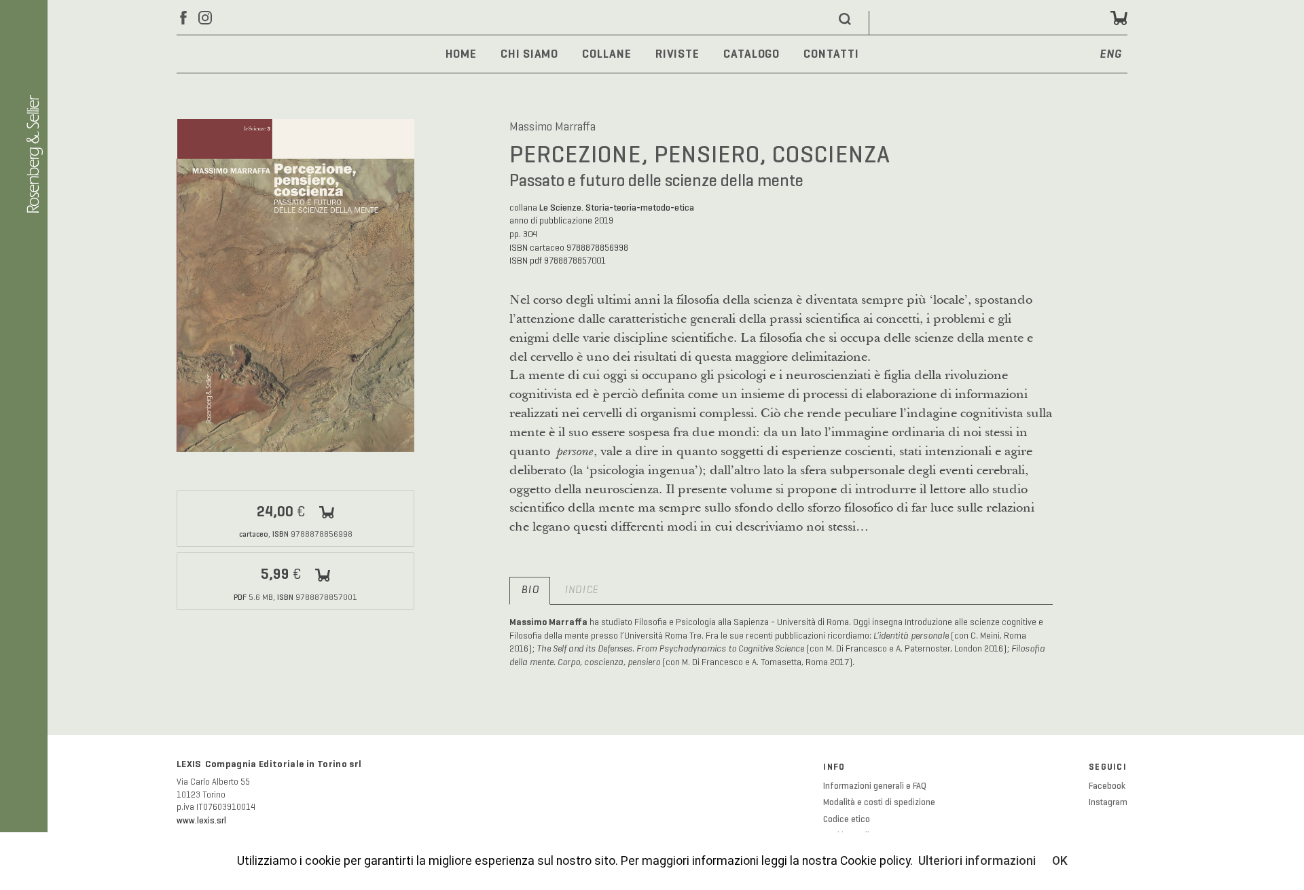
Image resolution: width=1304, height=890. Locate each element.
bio (530, 590)
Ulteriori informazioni (977, 861)
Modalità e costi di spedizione (879, 802)
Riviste (677, 53)
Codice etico (846, 819)
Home (461, 53)
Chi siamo (529, 53)
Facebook (1107, 786)
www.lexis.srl (201, 820)
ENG (1111, 54)
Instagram (1108, 802)
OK (1060, 861)
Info (834, 767)
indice (581, 590)
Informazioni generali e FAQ (874, 786)
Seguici (1108, 767)
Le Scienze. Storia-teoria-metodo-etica (616, 207)
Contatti (830, 53)
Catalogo (751, 53)
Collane (606, 53)
